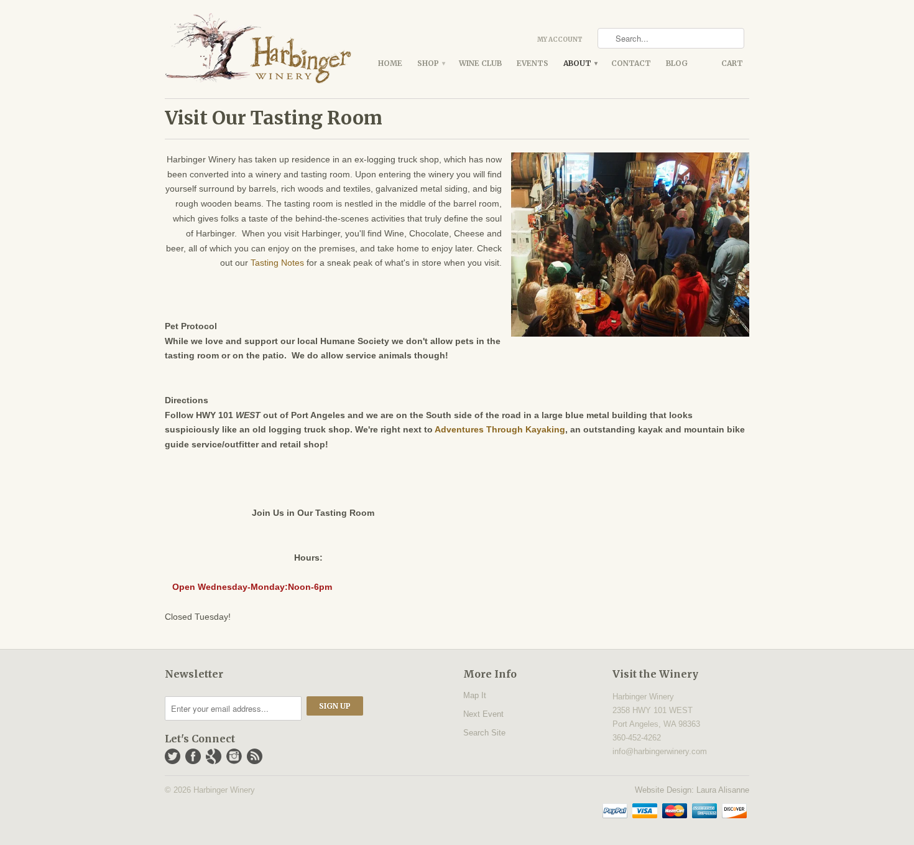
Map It (474, 695)
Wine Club (480, 63)
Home (390, 63)
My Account (560, 39)
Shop (430, 63)
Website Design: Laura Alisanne (692, 790)
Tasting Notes (277, 263)
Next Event (483, 714)
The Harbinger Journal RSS (254, 756)
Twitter (172, 756)
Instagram (234, 756)
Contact (631, 63)
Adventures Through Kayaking (500, 429)
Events (532, 63)
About (579, 63)
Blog (677, 63)
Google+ (213, 756)
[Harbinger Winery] (258, 49)
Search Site (484, 732)
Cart (732, 63)
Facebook (193, 756)
